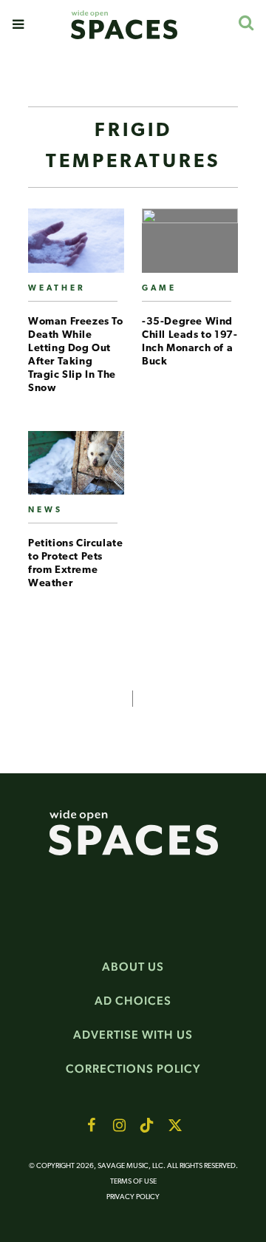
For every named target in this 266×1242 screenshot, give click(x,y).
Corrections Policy (133, 1069)
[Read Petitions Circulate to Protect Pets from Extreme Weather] (76, 469)
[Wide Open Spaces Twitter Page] (175, 1125)
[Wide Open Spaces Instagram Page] (119, 1125)
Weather (57, 289)
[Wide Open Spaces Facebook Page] (91, 1125)
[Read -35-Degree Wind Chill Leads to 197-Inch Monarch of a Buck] (190, 246)
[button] (18, 24)
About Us (133, 967)
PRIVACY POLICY (133, 1197)
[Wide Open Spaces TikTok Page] (147, 1125)
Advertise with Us (133, 1035)
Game (159, 289)
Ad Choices (133, 1001)
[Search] (245, 22)
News (45, 510)
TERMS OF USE (133, 1182)
